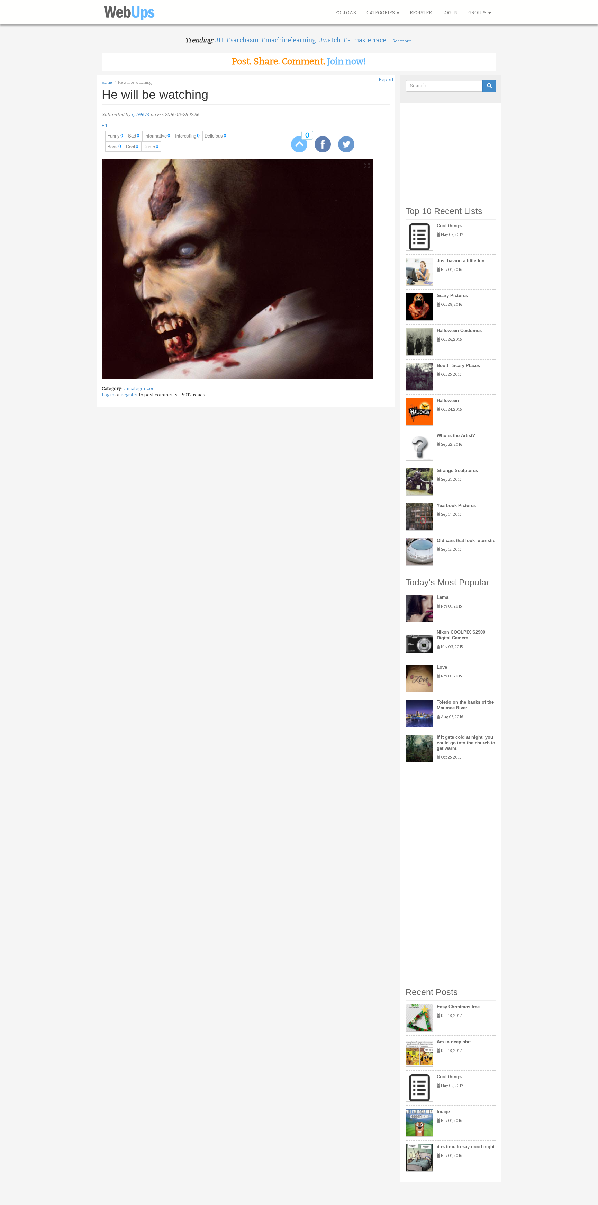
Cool (130, 146)
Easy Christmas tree (458, 1006)
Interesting (185, 136)
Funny (113, 136)
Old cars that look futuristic (466, 540)
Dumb (149, 146)
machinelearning (290, 40)
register (129, 394)
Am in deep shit (454, 1041)
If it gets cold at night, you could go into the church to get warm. (466, 743)
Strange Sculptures (457, 470)
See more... (402, 40)
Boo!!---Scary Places (458, 365)
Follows (345, 12)
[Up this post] (294, 144)
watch (332, 40)
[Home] (132, 12)
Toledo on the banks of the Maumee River (465, 705)
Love (442, 667)
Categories (381, 12)
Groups (478, 12)
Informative (155, 136)
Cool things (449, 225)
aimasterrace (366, 40)
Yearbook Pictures (456, 505)
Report (386, 79)
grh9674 (141, 114)
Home (107, 82)
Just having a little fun (460, 260)
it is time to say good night (466, 1146)
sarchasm (244, 40)
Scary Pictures (452, 295)
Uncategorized (139, 388)
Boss (112, 146)
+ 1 (104, 125)
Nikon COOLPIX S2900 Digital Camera (461, 635)
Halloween (448, 400)
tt (221, 40)
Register (421, 12)
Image (443, 1111)
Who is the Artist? (456, 435)
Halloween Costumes (459, 330)
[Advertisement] (451, 151)
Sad (132, 136)
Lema (442, 597)
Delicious (214, 136)
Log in (450, 12)
